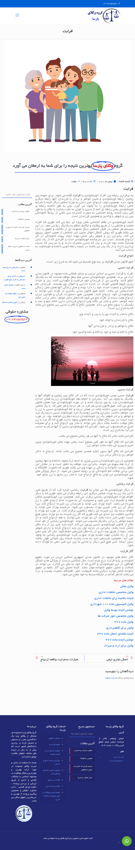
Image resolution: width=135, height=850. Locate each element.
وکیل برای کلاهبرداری (119, 628)
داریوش (22, 276)
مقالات (73, 182)
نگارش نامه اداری (53, 786)
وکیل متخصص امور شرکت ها (115, 616)
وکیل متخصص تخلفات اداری (116, 592)
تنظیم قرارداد (54, 745)
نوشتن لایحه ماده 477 (119, 640)
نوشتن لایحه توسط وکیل (118, 610)
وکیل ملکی (126, 586)
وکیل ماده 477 (123, 622)
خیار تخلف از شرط (22, 239)
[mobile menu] (17, 15)
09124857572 (110, 4)
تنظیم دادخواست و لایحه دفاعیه (52, 752)
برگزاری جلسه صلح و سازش (51, 762)
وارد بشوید (109, 678)
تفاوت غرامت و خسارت (20, 211)
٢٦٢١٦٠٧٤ (118, 757)
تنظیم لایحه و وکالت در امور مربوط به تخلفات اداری (51, 796)
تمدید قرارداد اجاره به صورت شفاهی (17, 229)
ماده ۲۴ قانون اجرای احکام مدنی (18, 248)
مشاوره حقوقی (54, 738)
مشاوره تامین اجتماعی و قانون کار (51, 772)
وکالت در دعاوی (54, 780)
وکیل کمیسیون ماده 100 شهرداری (111, 604)
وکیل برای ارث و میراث (118, 646)
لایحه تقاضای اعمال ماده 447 (115, 634)
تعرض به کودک (23, 219)
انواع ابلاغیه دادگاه (9, 302)
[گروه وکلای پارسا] (104, 15)
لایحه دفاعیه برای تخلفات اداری (113, 598)
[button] (127, 841)
